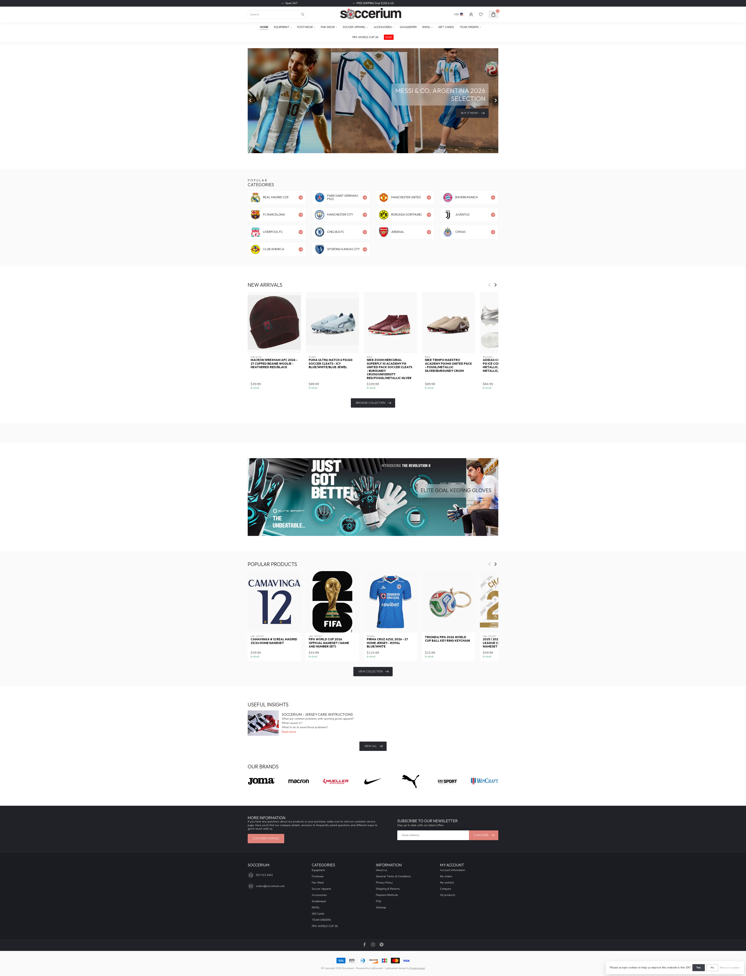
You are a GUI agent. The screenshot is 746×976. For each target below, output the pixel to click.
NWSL (426, 27)
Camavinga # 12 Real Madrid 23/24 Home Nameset (274, 641)
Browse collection (370, 403)
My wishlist (447, 882)
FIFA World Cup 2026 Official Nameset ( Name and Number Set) (329, 643)
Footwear (305, 27)
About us (381, 870)
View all (370, 746)
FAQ (378, 901)
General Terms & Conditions (393, 876)
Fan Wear (328, 27)
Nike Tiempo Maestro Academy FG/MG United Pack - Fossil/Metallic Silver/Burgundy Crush (448, 365)
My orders (446, 876)
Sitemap (381, 907)
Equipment (281, 27)
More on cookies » (730, 967)
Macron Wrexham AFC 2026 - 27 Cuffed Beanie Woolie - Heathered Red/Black (274, 363)
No (712, 967)
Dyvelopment (417, 968)
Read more (289, 731)
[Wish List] (481, 14)
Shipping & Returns (388, 889)
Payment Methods (387, 895)
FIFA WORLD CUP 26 (365, 37)
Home (264, 27)
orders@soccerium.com (270, 886)
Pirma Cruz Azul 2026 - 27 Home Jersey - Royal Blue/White (387, 643)
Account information (452, 870)
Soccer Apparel (354, 27)
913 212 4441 (264, 875)
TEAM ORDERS (469, 27)
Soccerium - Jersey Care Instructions (317, 714)
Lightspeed (376, 968)
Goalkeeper (408, 27)
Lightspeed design (395, 968)
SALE (388, 37)
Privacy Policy (384, 882)
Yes (698, 967)
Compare (445, 889)
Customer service (266, 838)
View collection (370, 671)
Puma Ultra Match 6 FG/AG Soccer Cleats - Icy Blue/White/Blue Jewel (331, 363)
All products (447, 895)
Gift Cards (446, 27)
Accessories (383, 27)
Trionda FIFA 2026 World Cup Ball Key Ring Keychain (447, 638)
